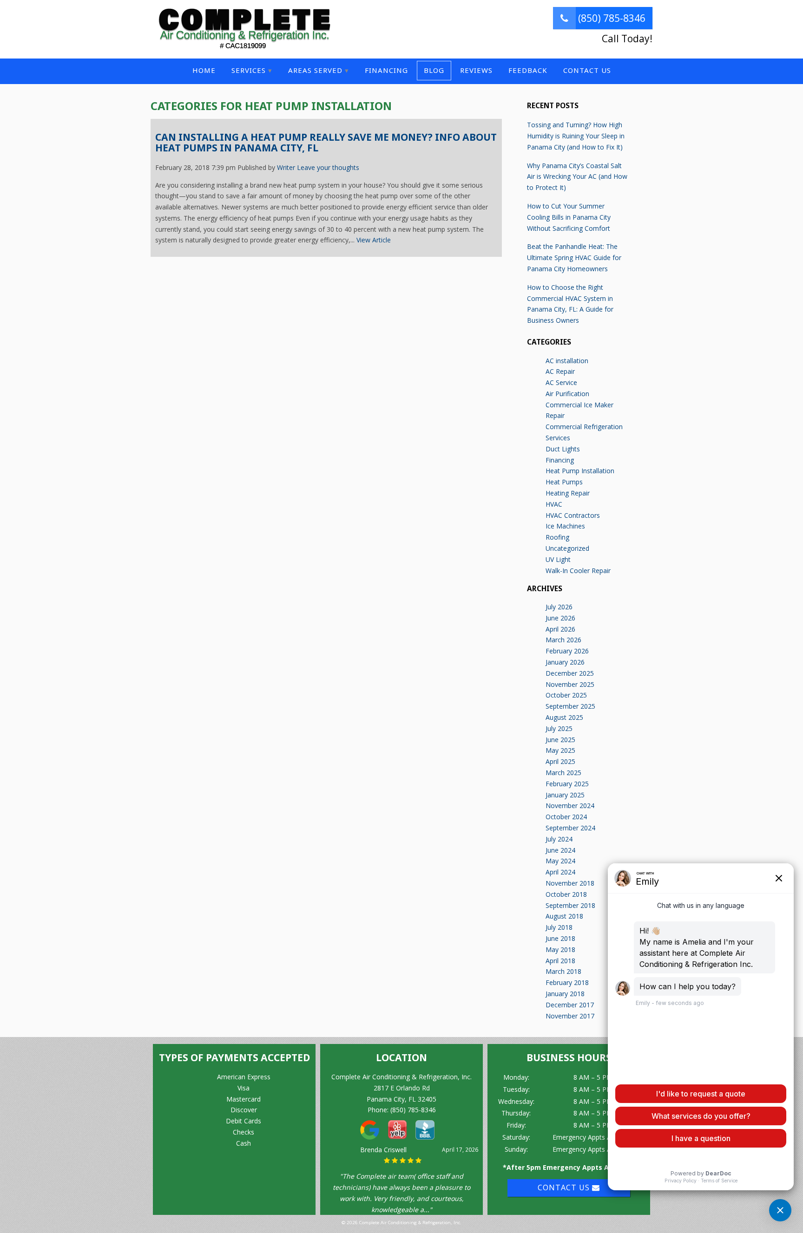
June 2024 (560, 850)
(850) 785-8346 (610, 18)
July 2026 (559, 606)
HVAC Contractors (573, 515)
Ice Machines (565, 526)
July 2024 (559, 839)
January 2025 (565, 794)
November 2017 (570, 1015)
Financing (386, 70)
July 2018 (559, 927)
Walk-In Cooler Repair (578, 570)
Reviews (476, 70)
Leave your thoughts (328, 167)
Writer (286, 167)
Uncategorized (567, 548)
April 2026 (560, 629)
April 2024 (560, 872)
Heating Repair (568, 493)
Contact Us (587, 70)
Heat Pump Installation (580, 470)
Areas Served (315, 70)
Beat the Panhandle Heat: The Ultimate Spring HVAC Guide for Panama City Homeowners (574, 257)
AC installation (567, 360)
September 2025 (570, 706)
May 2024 (560, 860)
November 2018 (570, 883)
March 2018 (563, 971)
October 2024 (566, 816)
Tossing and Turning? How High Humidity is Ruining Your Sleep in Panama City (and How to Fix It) (576, 135)
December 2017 (570, 1004)
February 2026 (567, 650)
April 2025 (560, 761)
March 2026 (563, 639)
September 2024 (570, 827)
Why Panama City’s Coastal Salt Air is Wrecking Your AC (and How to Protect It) (577, 176)
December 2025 (570, 673)
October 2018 (566, 894)
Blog (434, 70)
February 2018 (567, 982)
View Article (373, 239)
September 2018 (570, 905)
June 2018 (560, 938)
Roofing (557, 537)
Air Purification (567, 393)
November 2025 (570, 684)
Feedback (527, 70)
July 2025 (559, 728)
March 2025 (563, 772)
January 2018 (565, 993)
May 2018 (560, 949)
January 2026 (565, 662)
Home (204, 70)
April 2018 (560, 960)
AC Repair (560, 371)
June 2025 (560, 739)
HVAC (554, 504)
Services (248, 70)
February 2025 (567, 783)
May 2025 (560, 750)
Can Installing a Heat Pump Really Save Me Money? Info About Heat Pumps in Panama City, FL (326, 142)
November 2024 (570, 805)
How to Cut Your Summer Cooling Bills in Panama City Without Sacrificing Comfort (569, 217)
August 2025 (564, 717)
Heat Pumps (564, 481)
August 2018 (564, 916)
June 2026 (560, 617)
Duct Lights (563, 448)
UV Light (558, 559)
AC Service (561, 382)
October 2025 (566, 695)
